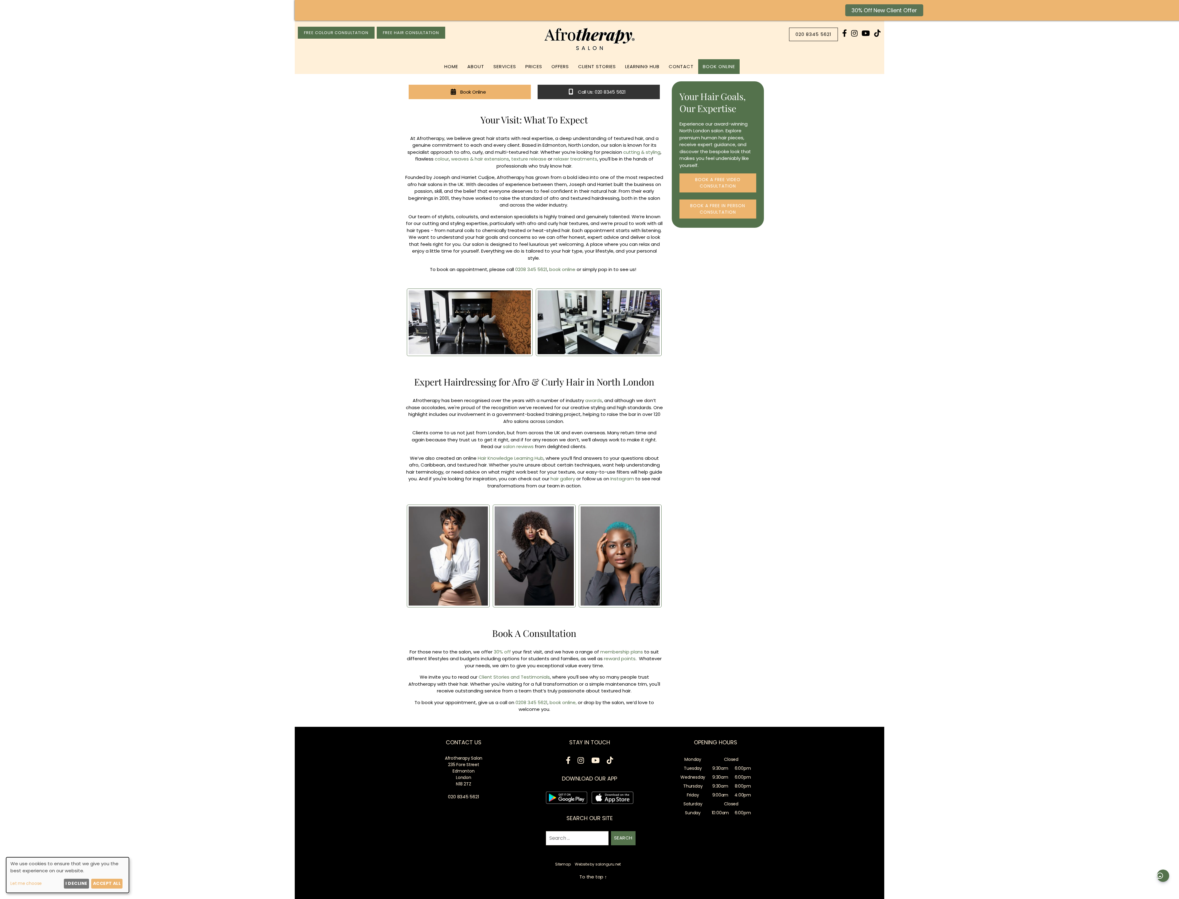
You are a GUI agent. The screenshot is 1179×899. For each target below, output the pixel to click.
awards (593, 400)
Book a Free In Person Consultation (717, 209)
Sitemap (562, 864)
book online (562, 269)
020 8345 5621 (813, 34)
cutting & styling (641, 152)
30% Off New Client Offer (884, 10)
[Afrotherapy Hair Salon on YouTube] (865, 33)
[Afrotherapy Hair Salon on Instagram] (854, 33)
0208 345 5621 (531, 269)
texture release (529, 159)
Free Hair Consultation (411, 33)
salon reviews (518, 446)
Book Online (719, 66)
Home (451, 66)
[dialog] (67, 875)
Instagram (622, 478)
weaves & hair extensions (480, 159)
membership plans (621, 652)
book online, (563, 702)
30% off (501, 652)
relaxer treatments (575, 159)
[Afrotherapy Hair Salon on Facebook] (844, 33)
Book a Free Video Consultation (718, 182)
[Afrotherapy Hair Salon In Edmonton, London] (589, 50)
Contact (681, 66)
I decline (76, 883)
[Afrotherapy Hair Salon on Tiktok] (877, 33)
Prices (533, 66)
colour (442, 159)
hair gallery (562, 478)
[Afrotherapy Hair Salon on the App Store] (612, 799)
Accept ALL (107, 883)
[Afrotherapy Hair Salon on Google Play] (566, 799)
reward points (620, 658)
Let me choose (26, 883)
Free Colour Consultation (336, 33)
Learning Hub (642, 66)
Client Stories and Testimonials (514, 677)
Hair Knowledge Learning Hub (510, 458)
